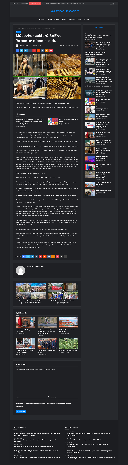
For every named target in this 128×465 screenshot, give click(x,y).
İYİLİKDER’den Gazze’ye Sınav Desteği (103, 191)
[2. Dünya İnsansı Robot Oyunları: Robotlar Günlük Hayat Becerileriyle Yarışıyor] (90, 61)
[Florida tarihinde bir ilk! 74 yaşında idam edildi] (90, 143)
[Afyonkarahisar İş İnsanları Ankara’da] (47, 343)
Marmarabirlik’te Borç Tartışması (23, 330)
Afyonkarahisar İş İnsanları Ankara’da (46, 351)
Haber (50, 19)
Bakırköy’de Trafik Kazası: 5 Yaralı (102, 157)
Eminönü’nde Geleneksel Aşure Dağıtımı (98, 86)
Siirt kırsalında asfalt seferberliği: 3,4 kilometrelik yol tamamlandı (46, 331)
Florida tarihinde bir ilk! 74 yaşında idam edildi (103, 141)
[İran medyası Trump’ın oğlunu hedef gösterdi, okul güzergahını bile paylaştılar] (90, 44)
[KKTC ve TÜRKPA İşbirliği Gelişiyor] (90, 167)
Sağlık (64, 19)
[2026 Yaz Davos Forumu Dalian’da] (68, 322)
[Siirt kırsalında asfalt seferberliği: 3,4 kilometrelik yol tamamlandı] (47, 322)
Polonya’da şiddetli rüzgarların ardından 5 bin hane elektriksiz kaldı (104, 79)
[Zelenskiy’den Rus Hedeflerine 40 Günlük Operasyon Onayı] (90, 150)
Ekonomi (56, 19)
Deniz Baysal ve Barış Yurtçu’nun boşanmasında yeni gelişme (95, 53)
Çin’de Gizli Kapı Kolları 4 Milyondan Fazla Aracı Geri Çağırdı (104, 92)
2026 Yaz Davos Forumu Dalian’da (67, 330)
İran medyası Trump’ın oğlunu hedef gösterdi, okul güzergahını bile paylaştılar (63, 3)
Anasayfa (42, 19)
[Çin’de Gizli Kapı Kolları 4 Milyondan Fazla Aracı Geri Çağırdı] (90, 93)
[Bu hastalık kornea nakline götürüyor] (90, 109)
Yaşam (79, 19)
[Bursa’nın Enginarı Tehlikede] (68, 343)
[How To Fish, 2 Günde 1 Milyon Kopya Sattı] (90, 117)
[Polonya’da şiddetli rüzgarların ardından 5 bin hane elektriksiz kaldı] (90, 80)
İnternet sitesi (52, 397)
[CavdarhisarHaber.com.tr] (64, 11)
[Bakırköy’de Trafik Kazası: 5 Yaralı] (90, 159)
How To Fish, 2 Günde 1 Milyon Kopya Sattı (103, 115)
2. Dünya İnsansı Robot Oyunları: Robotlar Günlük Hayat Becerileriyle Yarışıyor (103, 61)
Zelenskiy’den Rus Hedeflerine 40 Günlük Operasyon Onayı (103, 150)
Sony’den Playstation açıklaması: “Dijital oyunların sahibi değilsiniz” (103, 125)
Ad (17, 390)
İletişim (86, 19)
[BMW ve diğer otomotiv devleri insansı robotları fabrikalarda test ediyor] (90, 71)
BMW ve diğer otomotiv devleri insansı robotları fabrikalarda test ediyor (104, 71)
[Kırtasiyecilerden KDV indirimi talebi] (53, 121)
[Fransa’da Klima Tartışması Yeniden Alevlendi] (25, 343)
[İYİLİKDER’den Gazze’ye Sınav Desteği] (90, 192)
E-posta (18, 397)
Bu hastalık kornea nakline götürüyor (102, 108)
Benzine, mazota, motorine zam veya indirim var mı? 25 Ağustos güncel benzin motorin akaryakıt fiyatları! (30, 121)
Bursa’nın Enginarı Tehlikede (68, 350)
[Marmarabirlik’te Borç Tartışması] (25, 322)
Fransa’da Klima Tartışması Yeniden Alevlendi (24, 351)
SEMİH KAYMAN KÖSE (24, 45)
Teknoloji (71, 19)
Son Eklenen (99, 27)
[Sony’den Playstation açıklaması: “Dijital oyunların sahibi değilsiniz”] (90, 125)
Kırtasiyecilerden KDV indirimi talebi (103, 100)
